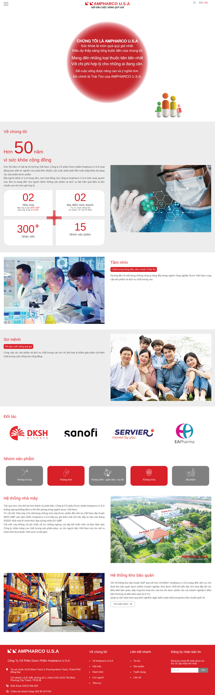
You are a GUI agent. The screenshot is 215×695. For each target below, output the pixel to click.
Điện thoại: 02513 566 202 (24, 686)
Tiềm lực (97, 683)
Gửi (203, 670)
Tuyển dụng (139, 672)
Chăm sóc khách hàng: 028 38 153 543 (31, 691)
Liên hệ (137, 677)
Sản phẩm (138, 666)
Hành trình (97, 672)
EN (201, 2)
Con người (98, 677)
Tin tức (137, 661)
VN (206, 2)
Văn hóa (96, 666)
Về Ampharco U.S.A (102, 661)
